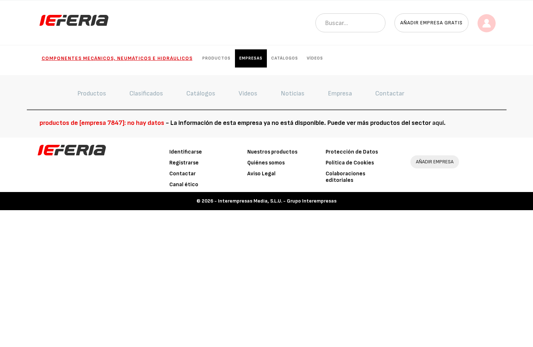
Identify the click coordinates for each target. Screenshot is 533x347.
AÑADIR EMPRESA (435, 162)
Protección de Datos (352, 151)
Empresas (251, 58)
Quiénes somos (266, 162)
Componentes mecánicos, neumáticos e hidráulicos (117, 58)
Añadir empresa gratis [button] (431, 23)
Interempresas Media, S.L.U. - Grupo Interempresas (277, 201)
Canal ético (183, 184)
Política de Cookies (350, 162)
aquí (438, 123)
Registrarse (184, 162)
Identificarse (185, 151)
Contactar (182, 173)
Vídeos (315, 58)
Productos (216, 58)
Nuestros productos (272, 151)
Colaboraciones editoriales (345, 177)
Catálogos (284, 58)
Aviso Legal (261, 173)
